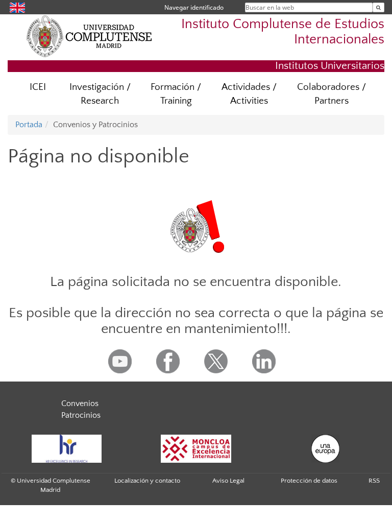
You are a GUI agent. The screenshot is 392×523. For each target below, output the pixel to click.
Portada (28, 124)
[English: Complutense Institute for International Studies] (17, 7)
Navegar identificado (194, 7)
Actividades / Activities (249, 94)
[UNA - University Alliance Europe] (325, 449)
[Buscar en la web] (378, 7)
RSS (374, 480)
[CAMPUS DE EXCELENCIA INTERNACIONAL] (196, 449)
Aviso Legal (228, 480)
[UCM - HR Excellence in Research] (66, 449)
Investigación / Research (100, 94)
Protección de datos (309, 480)
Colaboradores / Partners (331, 94)
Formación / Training (176, 94)
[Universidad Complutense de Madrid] (89, 35)
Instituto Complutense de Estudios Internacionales (282, 31)
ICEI (38, 87)
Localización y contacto (147, 480)
